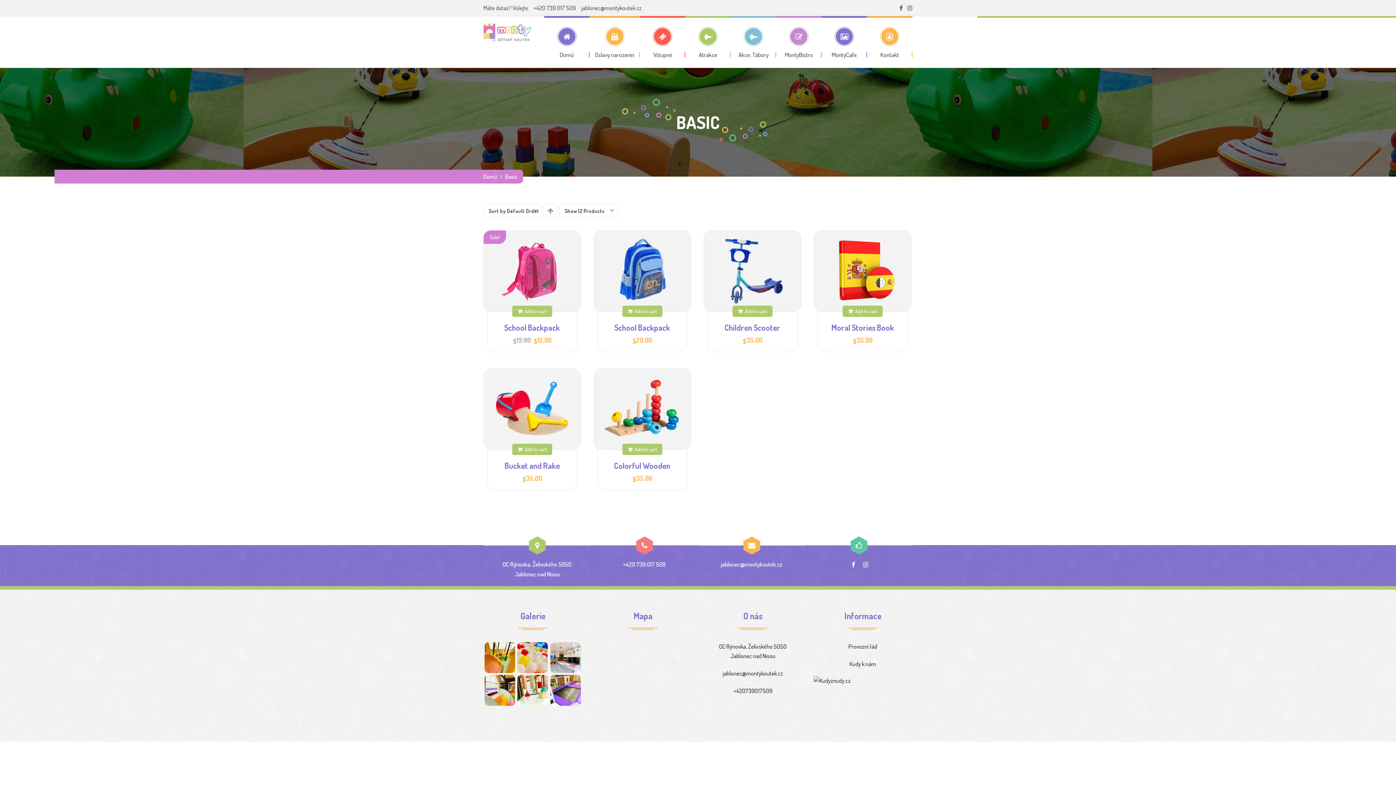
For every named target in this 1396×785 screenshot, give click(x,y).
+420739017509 (753, 691)
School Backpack (532, 327)
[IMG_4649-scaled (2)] (565, 690)
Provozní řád (863, 646)
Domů (490, 176)
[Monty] (507, 32)
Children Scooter (752, 327)
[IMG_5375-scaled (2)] (565, 657)
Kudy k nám (863, 664)
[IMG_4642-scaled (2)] (532, 690)
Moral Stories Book (862, 327)
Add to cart (536, 311)
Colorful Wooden (642, 465)
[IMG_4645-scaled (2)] (500, 690)
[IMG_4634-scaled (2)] (532, 657)
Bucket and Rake (532, 465)
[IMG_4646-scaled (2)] (500, 657)
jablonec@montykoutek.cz (611, 8)
